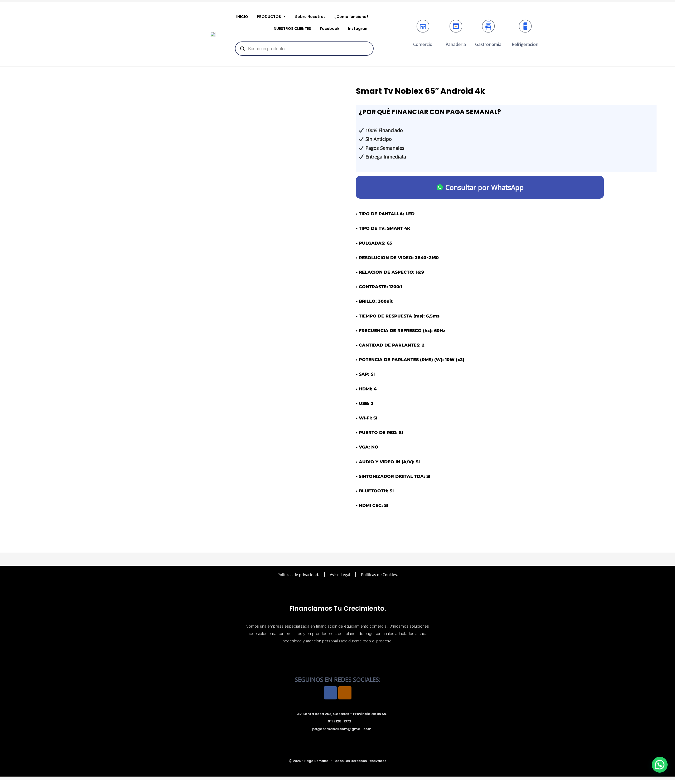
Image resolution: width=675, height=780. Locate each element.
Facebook (329, 28)
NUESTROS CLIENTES (292, 28)
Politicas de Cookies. (379, 574)
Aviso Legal (340, 574)
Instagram (358, 28)
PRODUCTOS (269, 16)
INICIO (242, 16)
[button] (660, 765)
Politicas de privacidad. (298, 574)
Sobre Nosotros (310, 16)
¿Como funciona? (351, 16)
